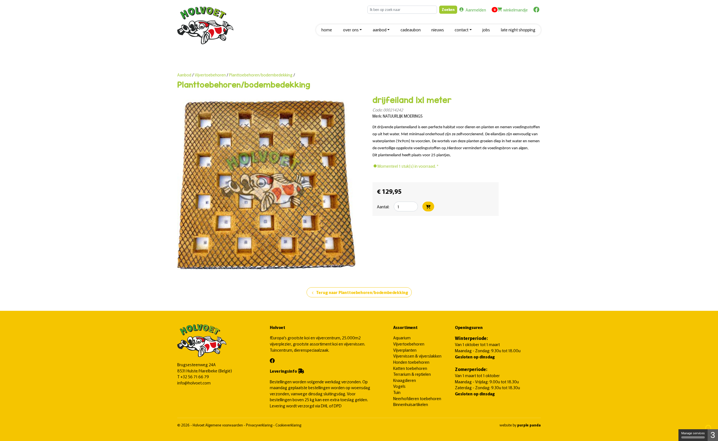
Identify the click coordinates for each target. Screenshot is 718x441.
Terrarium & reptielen (412, 374)
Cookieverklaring (288, 425)
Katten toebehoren (410, 368)
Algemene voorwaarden (224, 425)
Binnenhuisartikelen (410, 404)
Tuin (397, 392)
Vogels (399, 386)
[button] (352, 30)
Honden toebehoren (411, 362)
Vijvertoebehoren (211, 75)
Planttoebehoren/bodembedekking (261, 75)
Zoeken (448, 9)
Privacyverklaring (259, 425)
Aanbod (184, 75)
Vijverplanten (404, 350)
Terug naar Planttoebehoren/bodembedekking (359, 292)
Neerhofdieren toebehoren (417, 398)
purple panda (529, 425)
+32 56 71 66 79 (194, 376)
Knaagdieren (404, 380)
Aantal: (383, 206)
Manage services (693, 433)
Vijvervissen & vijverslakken (417, 356)
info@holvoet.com (194, 383)
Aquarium (402, 337)
